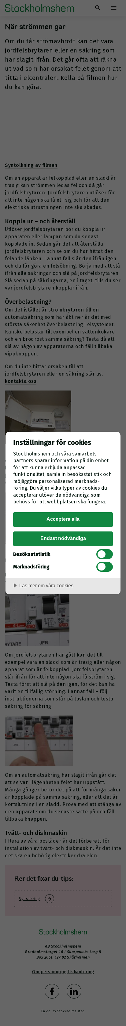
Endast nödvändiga (63, 538)
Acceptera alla (63, 519)
